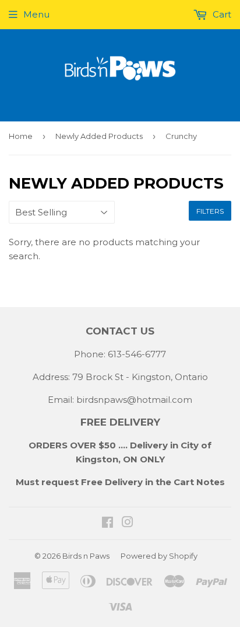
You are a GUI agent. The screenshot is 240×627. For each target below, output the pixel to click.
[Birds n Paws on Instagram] (127, 523)
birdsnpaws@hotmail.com (134, 399)
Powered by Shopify (159, 555)
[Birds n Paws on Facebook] (107, 523)
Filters (210, 211)
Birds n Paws (86, 555)
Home (21, 136)
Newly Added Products (99, 136)
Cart (220, 14)
